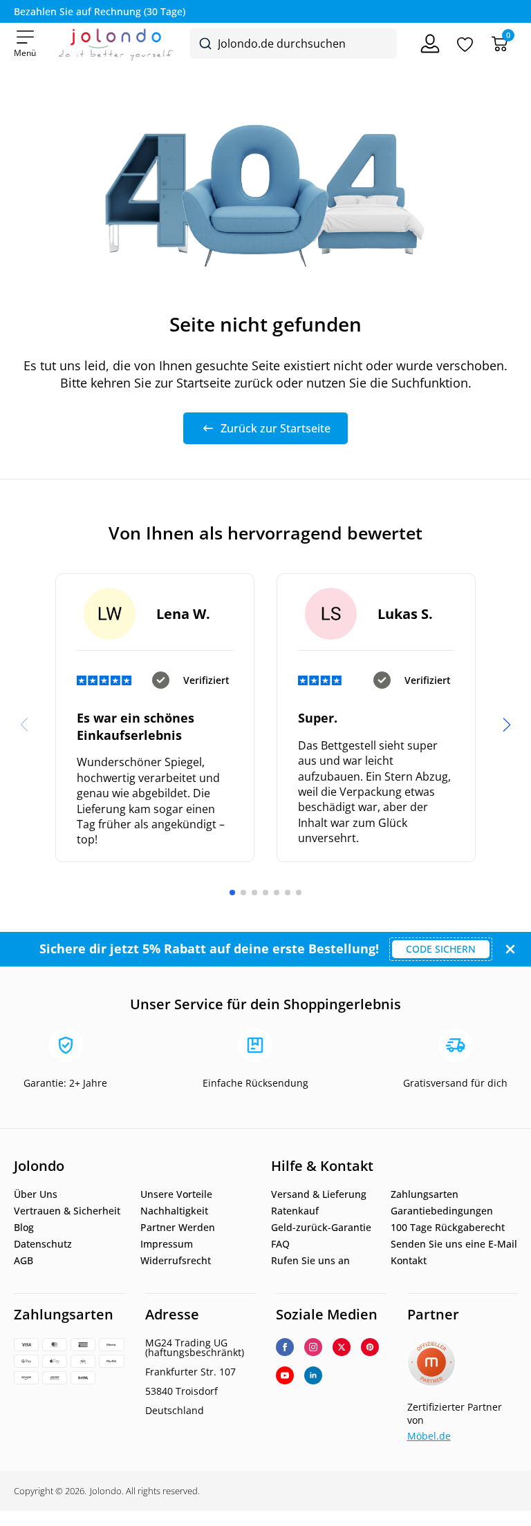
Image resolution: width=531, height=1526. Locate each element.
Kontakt (409, 1261)
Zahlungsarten (424, 1194)
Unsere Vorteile (176, 1194)
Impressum (166, 1244)
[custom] (370, 1347)
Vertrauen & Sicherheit (67, 1211)
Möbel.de (429, 1435)
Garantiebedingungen (442, 1211)
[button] (507, 725)
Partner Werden (177, 1227)
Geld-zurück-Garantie (321, 1227)
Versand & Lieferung (318, 1194)
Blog (24, 1227)
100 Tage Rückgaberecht (448, 1227)
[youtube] (285, 1375)
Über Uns (35, 1194)
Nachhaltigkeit (174, 1211)
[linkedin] (313, 1375)
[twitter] (342, 1347)
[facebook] (285, 1347)
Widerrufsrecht (175, 1261)
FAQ (280, 1244)
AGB (23, 1261)
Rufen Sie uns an (310, 1261)
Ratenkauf (295, 1211)
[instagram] (313, 1347)
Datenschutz (43, 1244)
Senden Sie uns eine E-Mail (454, 1244)
